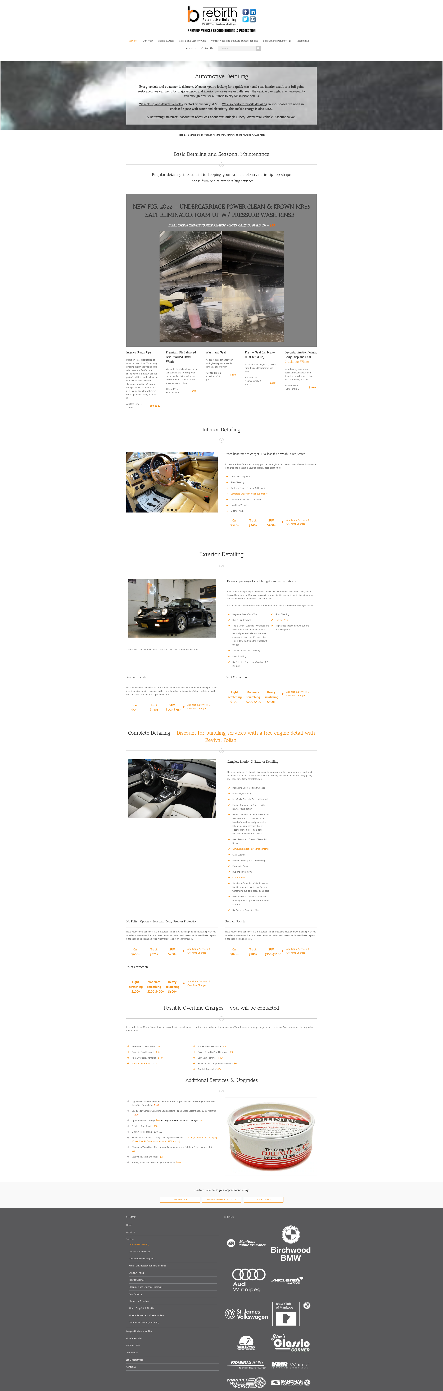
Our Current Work (134, 1338)
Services (130, 1239)
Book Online (263, 1199)
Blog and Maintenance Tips (139, 1331)
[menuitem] (136, 40)
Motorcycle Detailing (139, 1301)
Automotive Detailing (139, 1244)
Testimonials (132, 1352)
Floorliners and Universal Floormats (145, 1286)
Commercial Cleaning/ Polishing (144, 1322)
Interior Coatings (136, 1279)
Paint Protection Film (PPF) (141, 1258)
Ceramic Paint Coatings (139, 1251)
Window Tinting (136, 1272)
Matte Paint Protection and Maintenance (147, 1265)
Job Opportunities (134, 1359)
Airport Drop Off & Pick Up (141, 1308)
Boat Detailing (135, 1294)
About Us (130, 1232)
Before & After (133, 1345)
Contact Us (131, 1366)
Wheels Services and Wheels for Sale (146, 1315)
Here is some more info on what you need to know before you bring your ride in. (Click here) (221, 134)
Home (129, 1225)
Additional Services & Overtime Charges (297, 521)
